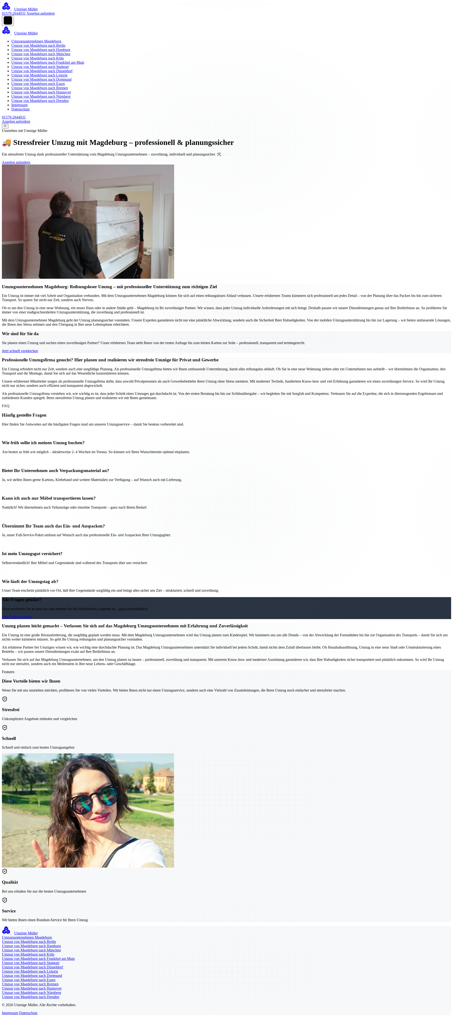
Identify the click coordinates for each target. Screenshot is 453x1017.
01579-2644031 (14, 13)
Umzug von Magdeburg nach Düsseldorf (41, 71)
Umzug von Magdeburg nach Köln (37, 58)
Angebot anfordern (40, 13)
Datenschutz (20, 109)
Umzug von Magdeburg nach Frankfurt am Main (47, 62)
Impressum (19, 105)
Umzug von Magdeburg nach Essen (38, 84)
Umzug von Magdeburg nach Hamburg (40, 50)
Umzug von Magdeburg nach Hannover (41, 92)
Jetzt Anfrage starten (17, 617)
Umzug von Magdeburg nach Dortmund (41, 79)
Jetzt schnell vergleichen (20, 351)
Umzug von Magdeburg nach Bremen (39, 88)
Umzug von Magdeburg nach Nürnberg (41, 96)
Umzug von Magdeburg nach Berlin (38, 45)
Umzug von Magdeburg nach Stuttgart (40, 67)
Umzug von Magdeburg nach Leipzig (39, 75)
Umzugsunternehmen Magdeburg (36, 41)
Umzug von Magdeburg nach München (40, 54)
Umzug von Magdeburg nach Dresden (40, 101)
